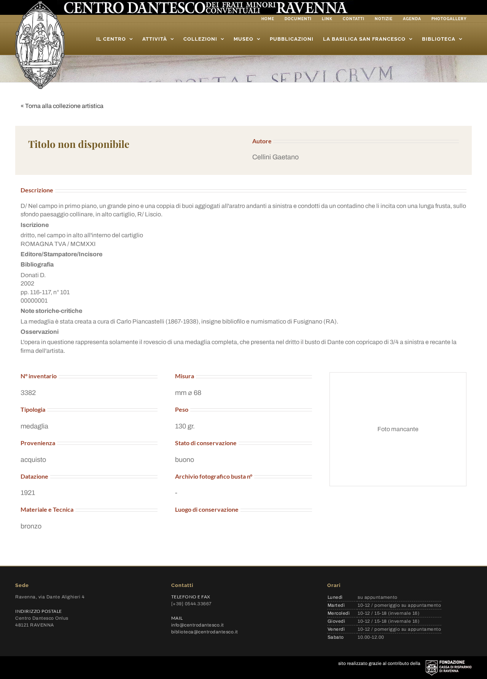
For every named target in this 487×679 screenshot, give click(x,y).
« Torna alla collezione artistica (62, 106)
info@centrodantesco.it (197, 625)
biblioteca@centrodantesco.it (204, 632)
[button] (355, 157)
